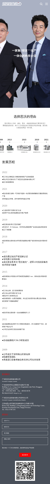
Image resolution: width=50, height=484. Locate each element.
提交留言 (25, 455)
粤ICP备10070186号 (7, 393)
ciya (20, 393)
